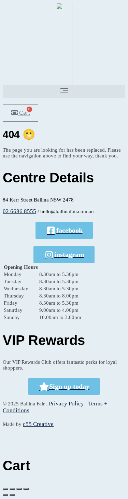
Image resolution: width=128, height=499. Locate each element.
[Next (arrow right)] (12, 495)
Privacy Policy (66, 403)
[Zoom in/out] (26, 489)
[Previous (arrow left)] (5, 495)
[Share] (12, 489)
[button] (64, 91)
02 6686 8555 (19, 211)
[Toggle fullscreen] (19, 489)
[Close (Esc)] (5, 489)
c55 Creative (38, 424)
